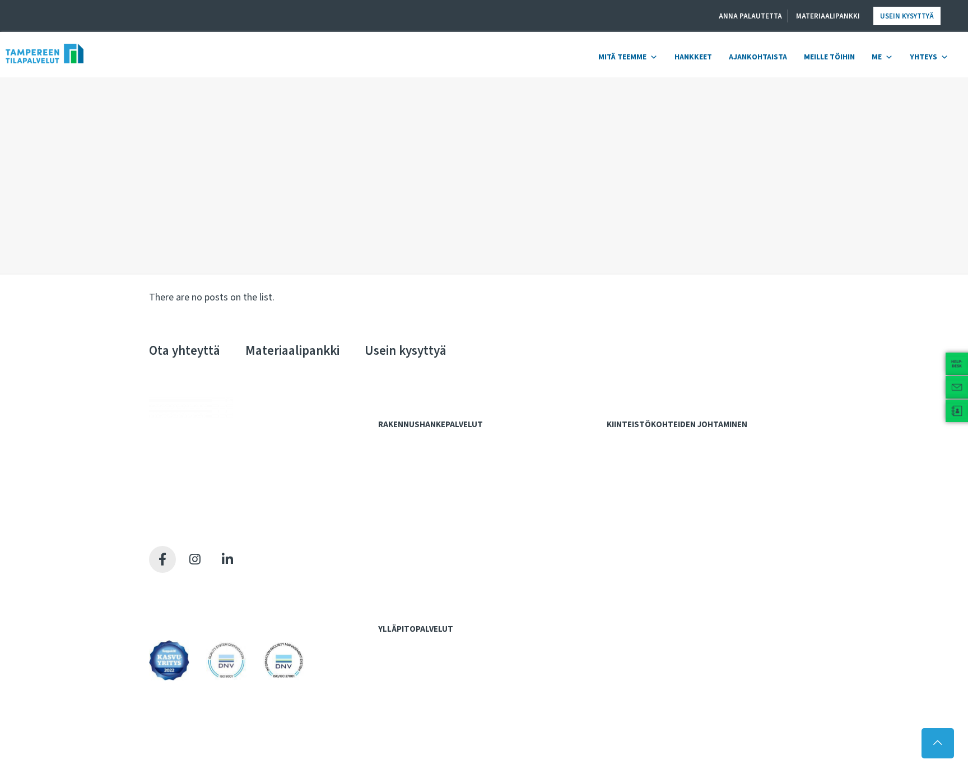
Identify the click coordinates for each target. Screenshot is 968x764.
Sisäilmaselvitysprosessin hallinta (671, 522)
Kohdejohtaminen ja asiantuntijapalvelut (685, 441)
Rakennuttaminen (414, 557)
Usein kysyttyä (907, 16)
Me (877, 57)
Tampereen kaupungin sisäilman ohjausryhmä (691, 557)
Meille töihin (829, 57)
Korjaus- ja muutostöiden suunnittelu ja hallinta (692, 476)
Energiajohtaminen (646, 500)
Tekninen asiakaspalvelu (426, 715)
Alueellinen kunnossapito (428, 657)
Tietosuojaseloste (183, 599)
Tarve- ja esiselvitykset (426, 464)
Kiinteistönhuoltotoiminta (429, 704)
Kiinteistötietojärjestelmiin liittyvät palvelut (687, 464)
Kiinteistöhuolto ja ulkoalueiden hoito (677, 488)
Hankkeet (693, 57)
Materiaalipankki (828, 16)
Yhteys (923, 57)
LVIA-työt (401, 680)
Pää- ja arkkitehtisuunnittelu (432, 510)
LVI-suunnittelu (410, 534)
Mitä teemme (622, 57)
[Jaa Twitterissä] (195, 559)
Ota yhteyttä (184, 351)
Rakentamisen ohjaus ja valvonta (441, 580)
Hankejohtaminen (414, 441)
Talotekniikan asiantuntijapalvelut (442, 592)
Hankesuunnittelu (415, 476)
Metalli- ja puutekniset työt (431, 668)
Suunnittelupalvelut (418, 500)
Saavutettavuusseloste (192, 613)
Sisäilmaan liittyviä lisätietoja (663, 546)
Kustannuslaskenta (418, 488)
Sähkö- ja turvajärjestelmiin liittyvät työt (453, 692)
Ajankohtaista (758, 57)
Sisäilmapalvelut (640, 511)
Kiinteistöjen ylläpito (420, 646)
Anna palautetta (750, 16)
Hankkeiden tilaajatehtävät (431, 453)
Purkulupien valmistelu (424, 522)
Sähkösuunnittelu (415, 546)
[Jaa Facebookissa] (162, 559)
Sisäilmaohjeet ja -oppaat (657, 534)
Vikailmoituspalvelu (418, 727)
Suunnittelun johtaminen (427, 569)
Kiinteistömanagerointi (653, 453)
